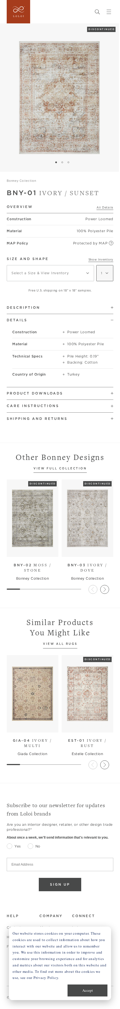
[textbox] (50, 273)
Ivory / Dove (87, 567)
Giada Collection (32, 754)
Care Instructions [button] (33, 406)
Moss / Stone (33, 567)
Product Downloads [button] (35, 393)
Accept (87, 990)
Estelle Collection (87, 754)
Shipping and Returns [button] (37, 419)
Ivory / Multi (32, 743)
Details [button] (17, 320)
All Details (105, 207)
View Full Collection (60, 468)
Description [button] (23, 307)
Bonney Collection (21, 180)
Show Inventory (101, 259)
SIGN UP (60, 884)
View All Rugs (60, 644)
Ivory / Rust (87, 743)
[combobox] (50, 273)
